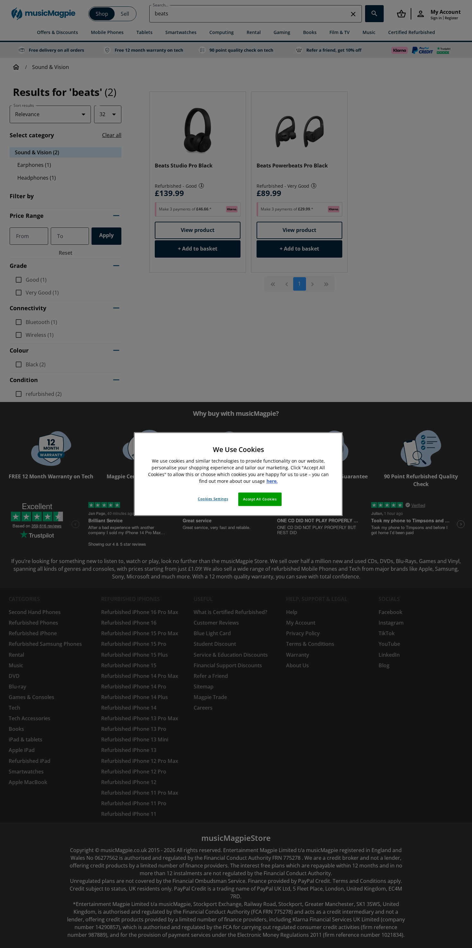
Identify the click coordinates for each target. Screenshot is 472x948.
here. (272, 481)
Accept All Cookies (259, 499)
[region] (238, 474)
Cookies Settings (213, 498)
